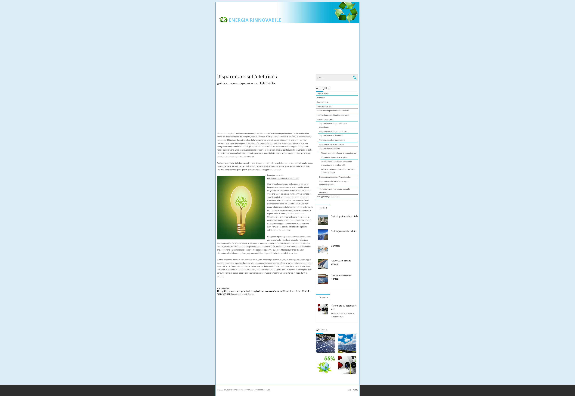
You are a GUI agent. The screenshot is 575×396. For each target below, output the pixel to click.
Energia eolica (322, 102)
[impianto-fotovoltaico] (347, 343)
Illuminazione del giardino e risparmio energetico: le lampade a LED (336, 163)
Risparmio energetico (325, 119)
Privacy (354, 390)
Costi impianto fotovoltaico (344, 231)
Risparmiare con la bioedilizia (331, 136)
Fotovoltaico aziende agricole (341, 262)
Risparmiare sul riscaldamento (331, 144)
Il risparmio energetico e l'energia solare (335, 177)
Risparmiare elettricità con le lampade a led (338, 153)
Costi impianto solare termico (341, 277)
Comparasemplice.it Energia (242, 294)
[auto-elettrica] (347, 365)
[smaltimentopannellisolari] (325, 343)
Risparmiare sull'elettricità (329, 149)
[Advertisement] (287, 50)
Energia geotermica (325, 106)
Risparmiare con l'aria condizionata (333, 131)
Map (349, 390)
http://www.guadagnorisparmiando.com (283, 178)
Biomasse (321, 98)
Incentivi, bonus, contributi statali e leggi (333, 115)
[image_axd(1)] (325, 365)
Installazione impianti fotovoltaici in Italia (333, 111)
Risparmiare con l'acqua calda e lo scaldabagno (333, 125)
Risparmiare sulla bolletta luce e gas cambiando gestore (333, 183)
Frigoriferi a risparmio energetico (334, 157)
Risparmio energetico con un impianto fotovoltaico (334, 190)
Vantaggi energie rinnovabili (328, 197)
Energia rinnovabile (255, 20)
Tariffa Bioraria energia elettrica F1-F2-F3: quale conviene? (338, 171)
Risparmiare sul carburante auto (332, 140)
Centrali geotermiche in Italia (344, 216)
